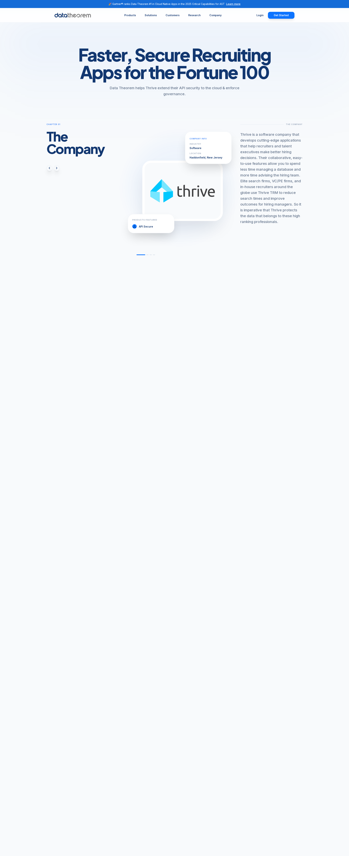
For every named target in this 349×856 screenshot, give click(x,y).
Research (194, 15)
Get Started (281, 15)
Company (215, 15)
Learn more (233, 3)
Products (130, 15)
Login (260, 15)
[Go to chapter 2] (147, 254)
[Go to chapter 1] (141, 254)
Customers (173, 15)
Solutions (151, 15)
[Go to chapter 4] (154, 254)
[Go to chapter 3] (151, 254)
